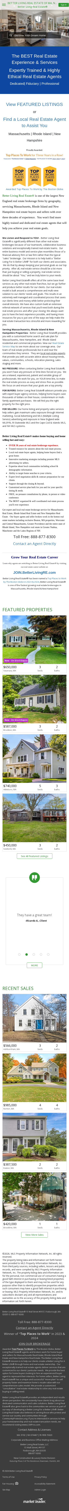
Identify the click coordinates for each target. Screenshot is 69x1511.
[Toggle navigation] (4, 5)
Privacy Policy (40, 1477)
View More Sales (34, 1234)
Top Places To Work (22, 1349)
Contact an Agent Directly (34, 543)
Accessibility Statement (44, 1484)
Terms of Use (8, 1477)
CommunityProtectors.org (14, 1418)
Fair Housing (8, 1483)
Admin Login (40, 1490)
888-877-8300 (17, 1314)
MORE (34, 965)
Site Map (6, 1490)
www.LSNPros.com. (31, 1424)
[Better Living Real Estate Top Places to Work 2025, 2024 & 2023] (34, 167)
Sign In (64, 4)
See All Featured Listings (34, 856)
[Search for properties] (10, 35)
